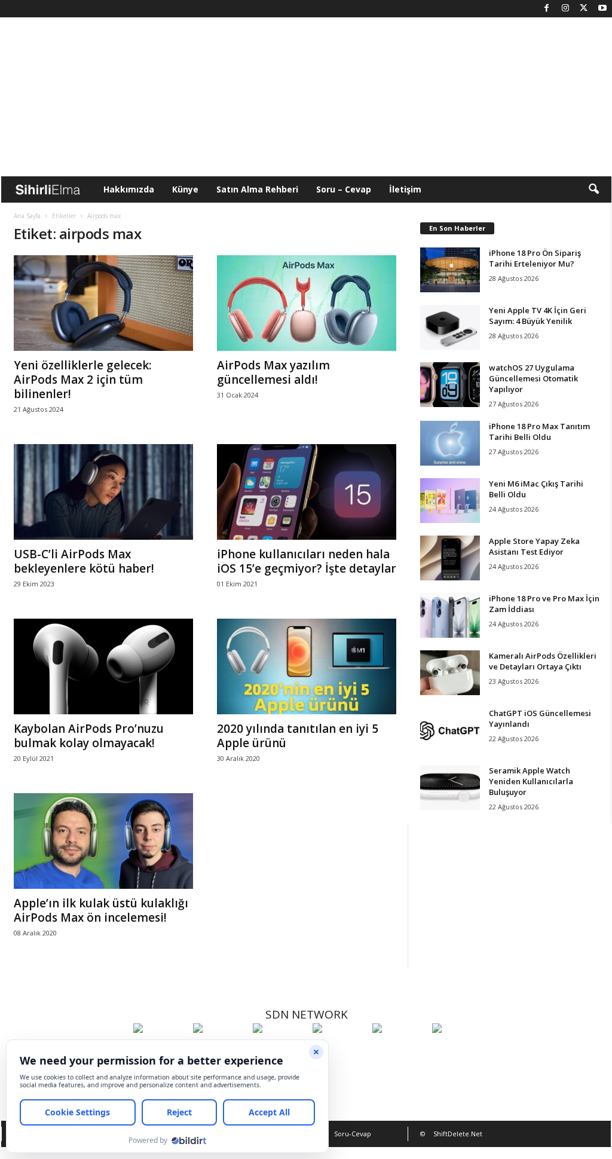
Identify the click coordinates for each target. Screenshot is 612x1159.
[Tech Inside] (339, 1050)
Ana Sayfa (27, 216)
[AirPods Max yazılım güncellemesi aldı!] (306, 303)
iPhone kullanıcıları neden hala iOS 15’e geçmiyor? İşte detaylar (306, 561)
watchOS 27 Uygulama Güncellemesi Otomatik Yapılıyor (533, 378)
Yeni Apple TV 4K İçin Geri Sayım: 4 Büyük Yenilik (537, 315)
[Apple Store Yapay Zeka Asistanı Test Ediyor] (450, 558)
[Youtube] (602, 8)
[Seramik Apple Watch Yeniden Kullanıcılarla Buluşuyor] (450, 787)
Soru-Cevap (352, 1133)
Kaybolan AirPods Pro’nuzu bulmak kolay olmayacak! (89, 736)
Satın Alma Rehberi (257, 189)
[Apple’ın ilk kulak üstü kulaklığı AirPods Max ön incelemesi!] (103, 841)
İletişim (405, 189)
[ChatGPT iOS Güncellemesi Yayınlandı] (450, 730)
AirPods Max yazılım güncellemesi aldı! (273, 372)
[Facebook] (547, 8)
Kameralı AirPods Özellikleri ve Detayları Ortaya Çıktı (542, 661)
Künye (185, 189)
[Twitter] (584, 8)
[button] (593, 189)
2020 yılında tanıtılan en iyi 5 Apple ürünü (297, 736)
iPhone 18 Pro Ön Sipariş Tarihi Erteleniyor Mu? (535, 258)
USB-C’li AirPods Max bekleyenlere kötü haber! (84, 561)
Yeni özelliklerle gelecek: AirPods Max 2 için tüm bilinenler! (82, 379)
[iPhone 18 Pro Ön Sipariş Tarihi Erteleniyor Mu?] (450, 269)
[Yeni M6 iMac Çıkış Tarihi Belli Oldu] (450, 500)
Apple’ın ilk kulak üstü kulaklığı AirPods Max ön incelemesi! (101, 910)
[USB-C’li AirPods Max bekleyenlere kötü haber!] (103, 492)
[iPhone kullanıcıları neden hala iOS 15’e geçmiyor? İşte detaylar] (306, 492)
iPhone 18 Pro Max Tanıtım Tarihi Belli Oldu (539, 431)
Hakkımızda (128, 189)
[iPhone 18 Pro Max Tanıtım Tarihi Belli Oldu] (450, 443)
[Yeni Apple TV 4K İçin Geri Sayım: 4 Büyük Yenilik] (450, 327)
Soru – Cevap (343, 189)
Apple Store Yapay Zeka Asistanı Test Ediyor (534, 546)
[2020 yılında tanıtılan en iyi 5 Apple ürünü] (306, 666)
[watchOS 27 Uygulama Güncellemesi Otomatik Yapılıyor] (450, 384)
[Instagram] (565, 8)
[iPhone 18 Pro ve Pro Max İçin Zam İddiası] (450, 615)
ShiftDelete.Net (457, 1133)
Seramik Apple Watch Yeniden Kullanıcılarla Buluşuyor (531, 781)
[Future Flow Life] (459, 1050)
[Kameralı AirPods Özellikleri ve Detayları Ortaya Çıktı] (450, 672)
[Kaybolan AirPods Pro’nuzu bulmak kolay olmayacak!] (103, 666)
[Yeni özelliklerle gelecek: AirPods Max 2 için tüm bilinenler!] (103, 303)
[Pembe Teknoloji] (399, 1050)
